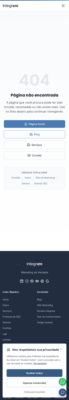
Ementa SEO (40, 183)
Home (6, 299)
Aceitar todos (34, 373)
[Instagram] (26, 281)
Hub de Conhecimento (48, 316)
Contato (37, 155)
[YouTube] (37, 281)
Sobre (28, 177)
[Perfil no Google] (47, 281)
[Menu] (63, 6)
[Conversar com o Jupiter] (62, 392)
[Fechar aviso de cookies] (60, 349)
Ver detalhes (40, 363)
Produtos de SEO (12, 316)
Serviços (36, 144)
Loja (5, 334)
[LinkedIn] (21, 281)
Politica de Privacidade (34, 392)
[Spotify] (42, 281)
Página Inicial (37, 124)
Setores (26, 183)
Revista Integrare (46, 311)
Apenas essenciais (34, 383)
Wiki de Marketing (45, 177)
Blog (37, 134)
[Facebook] (32, 281)
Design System (45, 322)
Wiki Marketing (45, 305)
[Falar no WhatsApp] (62, 382)
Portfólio (15, 177)
